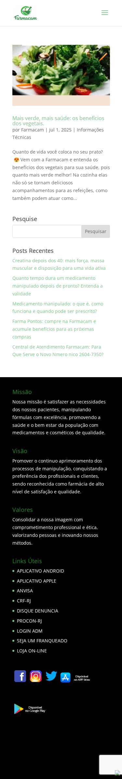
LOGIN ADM (30, 631)
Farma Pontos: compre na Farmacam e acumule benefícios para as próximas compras (54, 329)
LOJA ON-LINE (32, 651)
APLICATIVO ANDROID (40, 571)
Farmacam (32, 130)
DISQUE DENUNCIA (37, 611)
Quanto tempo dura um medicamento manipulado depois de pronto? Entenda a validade (57, 286)
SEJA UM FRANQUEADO (42, 640)
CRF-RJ (24, 601)
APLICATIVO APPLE (36, 581)
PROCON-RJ (29, 621)
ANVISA (25, 590)
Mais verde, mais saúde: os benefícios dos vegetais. (58, 121)
